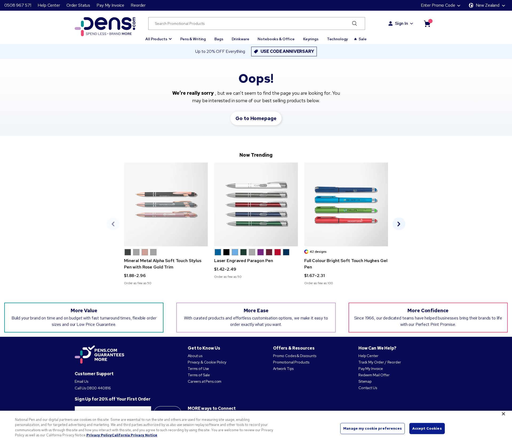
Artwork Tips (283, 368)
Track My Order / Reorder (379, 362)
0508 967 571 (17, 5)
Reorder (138, 5)
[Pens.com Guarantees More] (99, 355)
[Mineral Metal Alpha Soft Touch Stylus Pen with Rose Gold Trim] (166, 204)
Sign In (401, 23)
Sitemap (365, 381)
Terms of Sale (199, 375)
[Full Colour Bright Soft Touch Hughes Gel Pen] (346, 204)
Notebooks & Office (276, 39)
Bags (218, 39)
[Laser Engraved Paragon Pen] (256, 204)
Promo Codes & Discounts (294, 355)
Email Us (81, 381)
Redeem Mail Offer (374, 375)
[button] (158, 36)
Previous (113, 223)
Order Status (78, 5)
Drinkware (240, 39)
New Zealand (487, 5)
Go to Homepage (255, 118)
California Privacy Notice (134, 435)
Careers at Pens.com (204, 381)
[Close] (503, 414)
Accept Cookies (427, 428)
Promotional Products (291, 362)
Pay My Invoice (110, 5)
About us (195, 355)
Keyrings (310, 39)
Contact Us (367, 387)
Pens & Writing (193, 39)
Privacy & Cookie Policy (207, 362)
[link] (166, 224)
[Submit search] (354, 23)
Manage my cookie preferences (372, 428)
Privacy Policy (99, 435)
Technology (337, 39)
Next (399, 223)
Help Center (49, 5)
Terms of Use (198, 368)
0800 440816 (99, 388)
